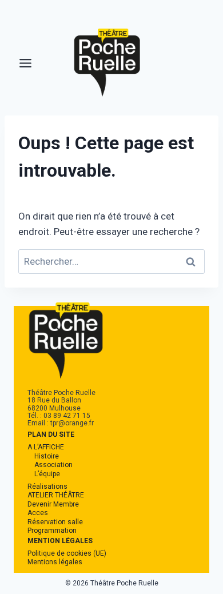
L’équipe (47, 474)
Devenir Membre (53, 504)
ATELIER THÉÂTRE (55, 495)
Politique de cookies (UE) (66, 553)
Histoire (46, 456)
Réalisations (47, 487)
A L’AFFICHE (45, 447)
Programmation (52, 531)
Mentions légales (54, 562)
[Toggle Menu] (25, 63)
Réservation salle (55, 522)
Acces (37, 513)
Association (53, 465)
